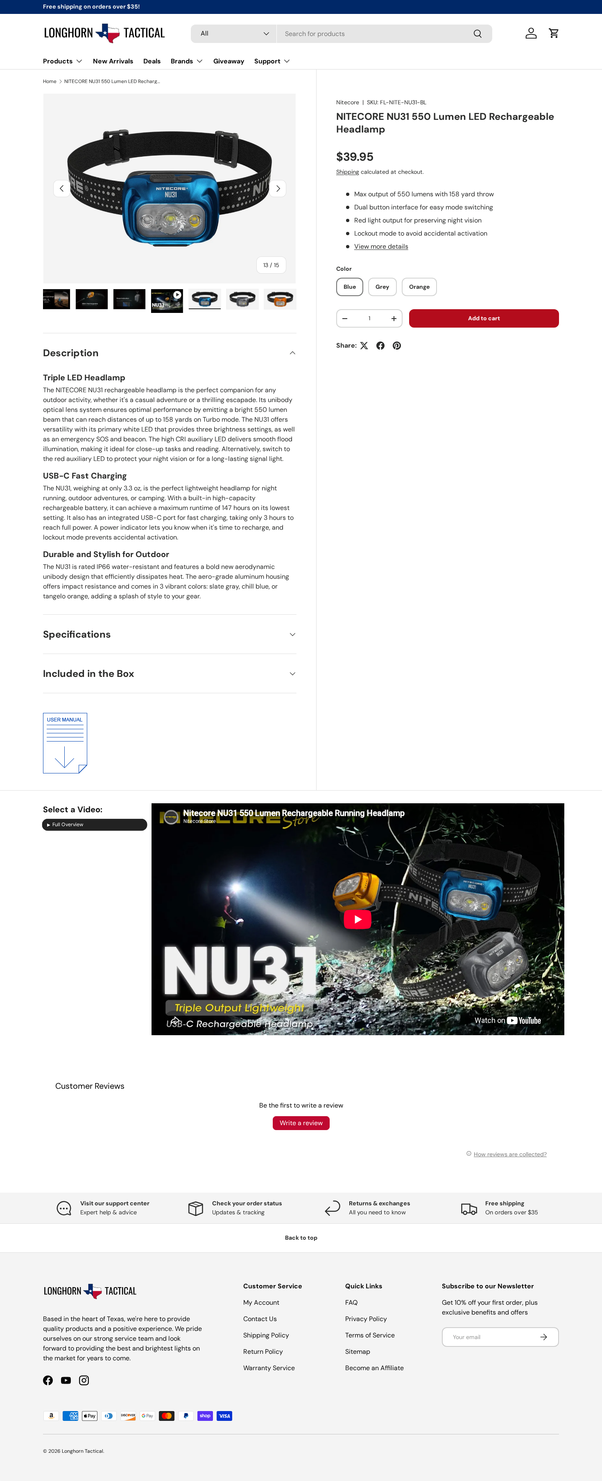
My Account (261, 1302)
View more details (381, 246)
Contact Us (260, 1319)
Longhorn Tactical (82, 1451)
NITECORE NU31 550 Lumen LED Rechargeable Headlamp (113, 81)
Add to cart (484, 318)
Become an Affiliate (374, 1368)
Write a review (301, 1123)
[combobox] (341, 33)
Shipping (347, 171)
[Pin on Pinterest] (397, 345)
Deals (152, 61)
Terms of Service (370, 1335)
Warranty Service (269, 1368)
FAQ (351, 1302)
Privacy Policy (366, 1319)
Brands (182, 61)
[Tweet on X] (364, 345)
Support (267, 61)
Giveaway (228, 61)
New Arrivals (113, 61)
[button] (554, 33)
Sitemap (357, 1351)
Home (50, 81)
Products (58, 61)
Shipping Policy (266, 1335)
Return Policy (263, 1351)
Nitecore (347, 102)
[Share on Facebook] (380, 345)
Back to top (301, 1237)
